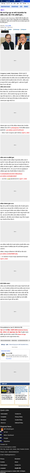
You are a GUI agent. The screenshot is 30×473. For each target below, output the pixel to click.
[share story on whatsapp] (16, 29)
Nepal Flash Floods (5, 6)
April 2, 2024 (25, 132)
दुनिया (18, 3)
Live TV (8, 1)
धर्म (8, 332)
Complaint (3, 416)
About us (3, 422)
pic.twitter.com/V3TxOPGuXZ (15, 130)
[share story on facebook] (5, 29)
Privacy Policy (19, 416)
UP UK (6, 432)
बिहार (9, 330)
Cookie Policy (18, 419)
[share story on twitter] (9, 29)
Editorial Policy (19, 422)
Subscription (4, 413)
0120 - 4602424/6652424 (12, 452)
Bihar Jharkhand (9, 435)
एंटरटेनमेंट (24, 3)
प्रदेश (14, 3)
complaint (3, 468)
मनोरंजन (5, 332)
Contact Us (18, 413)
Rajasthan (7, 441)
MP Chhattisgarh (9, 429)
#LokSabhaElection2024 (7, 174)
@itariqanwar (15, 127)
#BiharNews (18, 174)
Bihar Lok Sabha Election (5, 340)
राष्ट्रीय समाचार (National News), (19, 330)
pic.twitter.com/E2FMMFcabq (9, 253)
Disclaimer (3, 419)
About (16, 462)
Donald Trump (15, 6)
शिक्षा (19, 332)
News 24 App (22, 334)
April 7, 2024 (23, 179)
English (22, 1)
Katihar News (14, 340)
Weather (26, 6)
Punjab (6, 438)
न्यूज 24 (2, 330)
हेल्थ (17, 332)
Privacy (2, 458)
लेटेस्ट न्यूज (3, 3)
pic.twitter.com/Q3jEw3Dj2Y (8, 176)
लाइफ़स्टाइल (12, 332)
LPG (21, 6)
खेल (20, 3)
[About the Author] (3, 355)
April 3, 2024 (4, 258)
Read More (9, 358)
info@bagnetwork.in (9, 454)
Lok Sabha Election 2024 (23, 340)
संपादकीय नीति (18, 468)
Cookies (2, 462)
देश (11, 3)
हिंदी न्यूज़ (3, 344)
